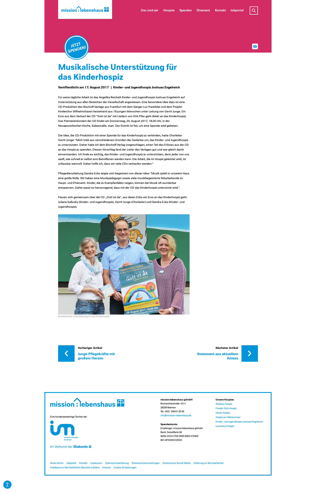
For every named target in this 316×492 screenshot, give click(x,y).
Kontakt (83, 463)
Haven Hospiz (223, 413)
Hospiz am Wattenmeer (228, 417)
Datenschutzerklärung (117, 463)
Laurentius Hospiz (225, 426)
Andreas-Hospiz (224, 404)
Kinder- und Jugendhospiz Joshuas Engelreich (239, 422)
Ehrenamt (203, 10)
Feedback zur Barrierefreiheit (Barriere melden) (74, 467)
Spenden (185, 10)
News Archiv (57, 463)
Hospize (168, 10)
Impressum (96, 463)
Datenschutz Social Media (177, 463)
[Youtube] (255, 46)
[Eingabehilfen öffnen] (7, 484)
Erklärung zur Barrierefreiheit (209, 463)
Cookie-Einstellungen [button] (125, 467)
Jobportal (71, 463)
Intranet (106, 467)
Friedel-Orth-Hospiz (226, 408)
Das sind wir (149, 10)
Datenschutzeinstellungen (146, 463)
